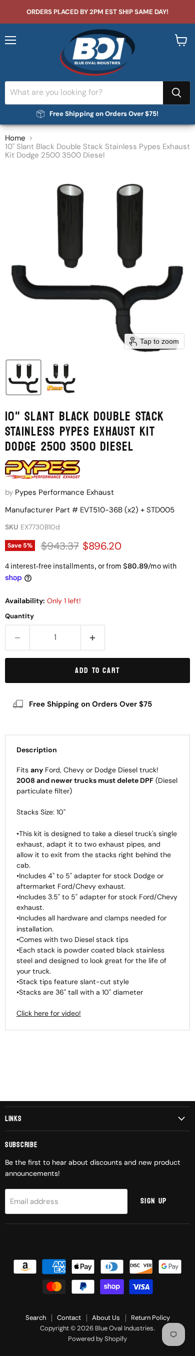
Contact (69, 1317)
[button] (23, 377)
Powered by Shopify (97, 1338)
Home (15, 138)
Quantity (19, 616)
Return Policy (150, 1317)
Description (36, 749)
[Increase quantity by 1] (93, 637)
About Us (106, 1317)
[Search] (176, 92)
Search (36, 1317)
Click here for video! (48, 1013)
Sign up (153, 1201)
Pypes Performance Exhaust (64, 492)
